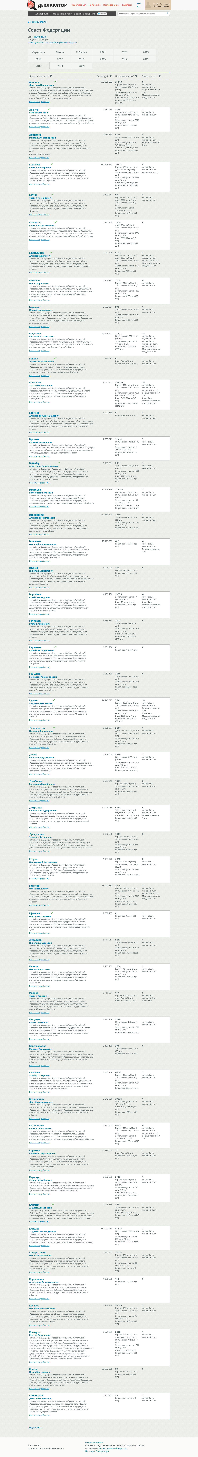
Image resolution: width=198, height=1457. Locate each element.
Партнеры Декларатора (97, 1451)
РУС (139, 6)
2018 (38, 59)
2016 (81, 59)
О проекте (95, 4)
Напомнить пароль (161, 6)
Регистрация (165, 4)
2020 (124, 52)
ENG (139, 3)
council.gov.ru (40, 36)
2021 (103, 52)
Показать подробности (39, 101)
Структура (38, 52)
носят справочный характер (113, 1448)
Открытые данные (94, 1442)
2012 (39, 66)
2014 (124, 59)
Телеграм (127, 4)
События (81, 52)
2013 (146, 59)
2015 (103, 59)
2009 (82, 66)
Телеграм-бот (79, 4)
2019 (146, 52)
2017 (60, 59)
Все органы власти (37, 21)
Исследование (111, 4)
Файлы (60, 52)
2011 (60, 66)
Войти (156, 4)
